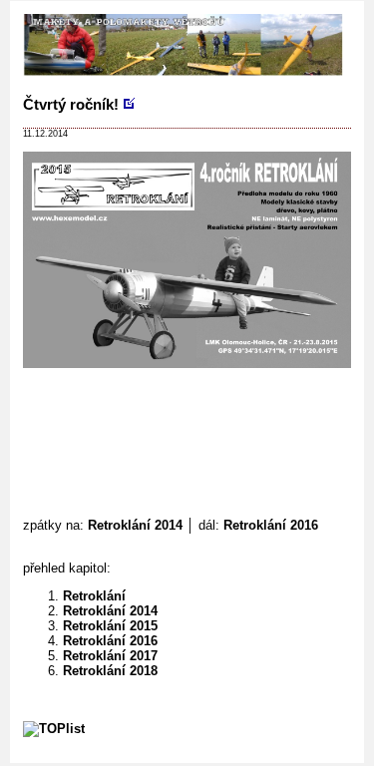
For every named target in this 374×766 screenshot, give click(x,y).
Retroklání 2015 (110, 625)
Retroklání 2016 (270, 525)
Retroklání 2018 (110, 670)
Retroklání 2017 (110, 655)
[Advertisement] (198, 409)
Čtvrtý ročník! (71, 104)
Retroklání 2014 (135, 525)
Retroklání (94, 595)
